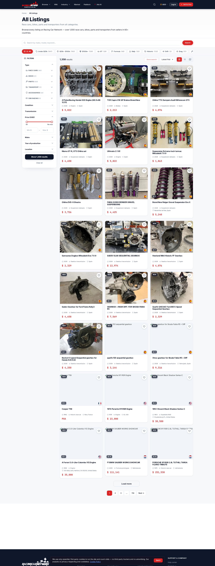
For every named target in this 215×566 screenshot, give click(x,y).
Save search (152, 59)
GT (103, 51)
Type (27, 65)
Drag (182, 51)
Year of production (32, 143)
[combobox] (101, 43)
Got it (158, 560)
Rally (136, 51)
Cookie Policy (95, 562)
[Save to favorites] (99, 68)
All (30, 51)
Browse (45, 4)
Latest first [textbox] (166, 59)
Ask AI (99, 4)
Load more (126, 483)
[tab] (179, 59)
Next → (141, 493)
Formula (119, 51)
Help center (172, 562)
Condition (29, 105)
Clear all (39, 163)
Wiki (55, 4)
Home (24, 13)
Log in (173, 4)
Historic (152, 51)
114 (133, 493)
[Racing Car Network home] (28, 4)
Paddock (87, 4)
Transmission (30, 111)
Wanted (77, 4)
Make (27, 137)
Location (28, 149)
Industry (64, 4)
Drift (168, 51)
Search (187, 43)
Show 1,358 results (39, 157)
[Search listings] (154, 4)
